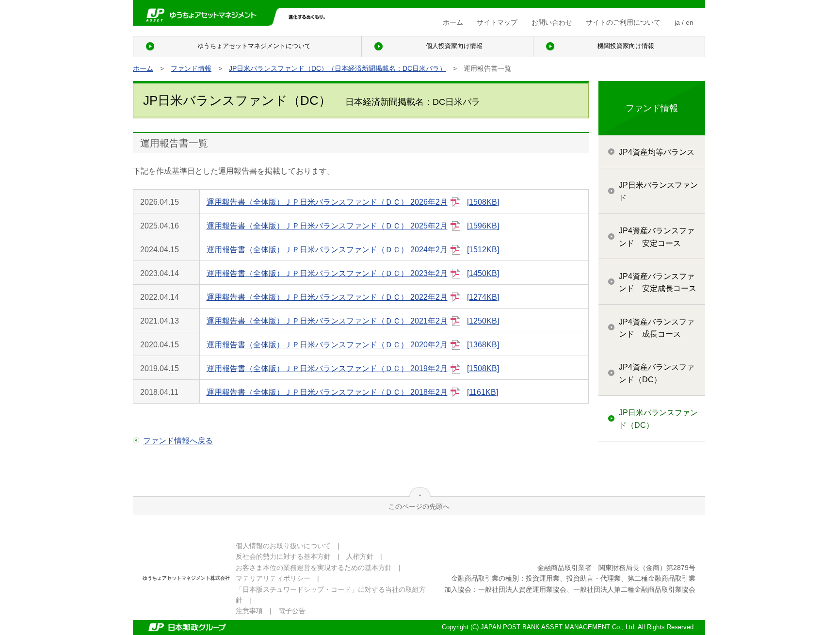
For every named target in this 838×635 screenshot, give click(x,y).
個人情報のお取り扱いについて (283, 546)
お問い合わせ (552, 22)
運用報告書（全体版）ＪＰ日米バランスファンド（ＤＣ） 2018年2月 (352, 392)
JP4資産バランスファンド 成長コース (656, 328)
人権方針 (359, 556)
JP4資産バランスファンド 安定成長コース (657, 282)
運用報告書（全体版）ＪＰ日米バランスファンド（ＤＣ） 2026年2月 (352, 202)
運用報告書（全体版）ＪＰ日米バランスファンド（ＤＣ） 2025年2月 (352, 226)
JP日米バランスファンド (658, 191)
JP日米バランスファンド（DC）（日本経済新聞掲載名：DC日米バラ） (337, 68)
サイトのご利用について (623, 22)
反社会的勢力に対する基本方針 (283, 556)
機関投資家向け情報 (625, 45)
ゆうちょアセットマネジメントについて (254, 45)
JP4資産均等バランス (656, 152)
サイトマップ (497, 22)
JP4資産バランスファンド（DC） (656, 373)
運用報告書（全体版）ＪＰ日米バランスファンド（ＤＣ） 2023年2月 (352, 273)
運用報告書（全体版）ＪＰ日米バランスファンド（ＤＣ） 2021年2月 (352, 321)
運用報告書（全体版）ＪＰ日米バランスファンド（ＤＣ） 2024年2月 (352, 249)
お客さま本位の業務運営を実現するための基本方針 (314, 567)
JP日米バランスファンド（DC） (658, 418)
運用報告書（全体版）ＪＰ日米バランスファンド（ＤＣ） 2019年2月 (352, 368)
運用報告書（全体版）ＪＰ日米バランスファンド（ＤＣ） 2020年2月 (352, 345)
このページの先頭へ (419, 506)
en (689, 22)
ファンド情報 (191, 68)
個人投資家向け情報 (454, 45)
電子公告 (292, 611)
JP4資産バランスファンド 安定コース (656, 237)
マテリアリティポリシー (273, 578)
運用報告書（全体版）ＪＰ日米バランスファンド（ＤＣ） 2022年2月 (352, 297)
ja (677, 22)
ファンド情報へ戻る (178, 441)
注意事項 (249, 611)
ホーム (453, 22)
